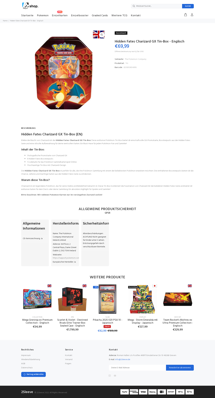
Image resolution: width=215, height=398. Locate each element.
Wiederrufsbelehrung (30, 359)
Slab (107, 317)
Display (142, 317)
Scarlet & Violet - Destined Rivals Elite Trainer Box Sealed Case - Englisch (72, 323)
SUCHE (188, 6)
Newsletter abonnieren (180, 367)
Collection (37, 317)
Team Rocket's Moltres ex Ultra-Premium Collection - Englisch (177, 323)
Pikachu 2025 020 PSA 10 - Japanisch (107, 321)
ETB (72, 317)
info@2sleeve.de (122, 359)
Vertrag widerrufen (35, 374)
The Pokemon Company (135, 59)
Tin (126, 63)
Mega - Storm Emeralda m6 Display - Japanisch (143, 321)
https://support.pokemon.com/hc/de (69, 258)
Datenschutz (27, 367)
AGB (23, 363)
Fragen (68, 363)
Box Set (177, 317)
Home (5, 20)
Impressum (26, 355)
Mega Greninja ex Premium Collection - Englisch (37, 321)
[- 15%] (107, 299)
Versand (68, 359)
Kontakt (68, 355)
